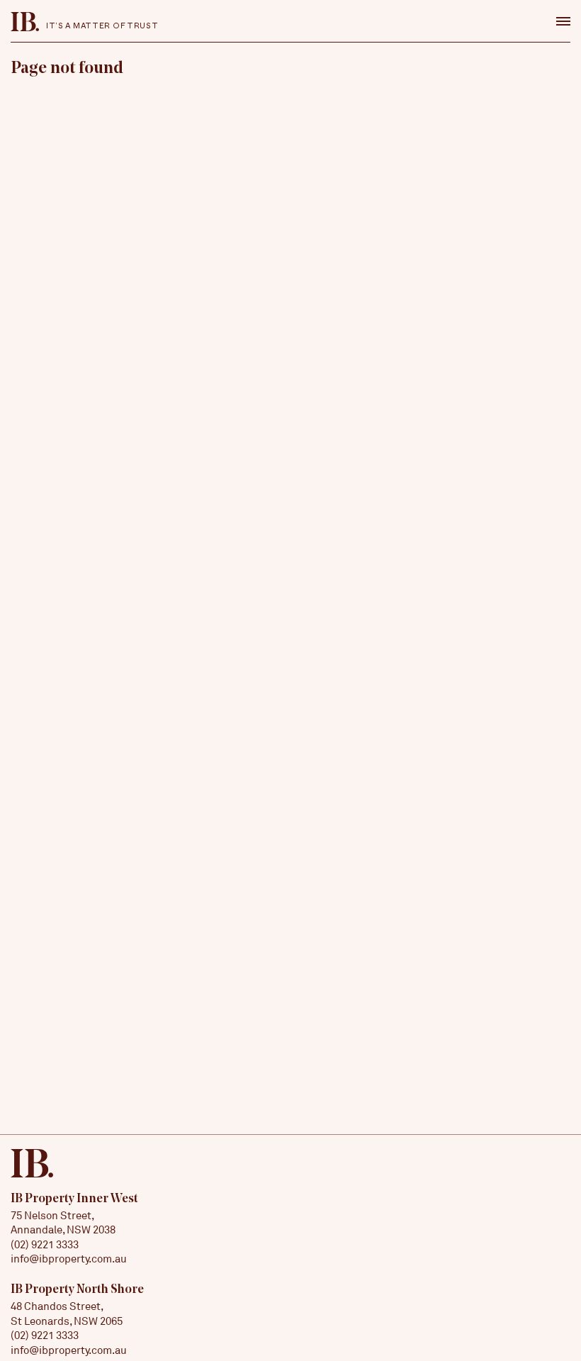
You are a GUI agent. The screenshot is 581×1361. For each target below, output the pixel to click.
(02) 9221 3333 (45, 1244)
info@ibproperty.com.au (69, 1258)
